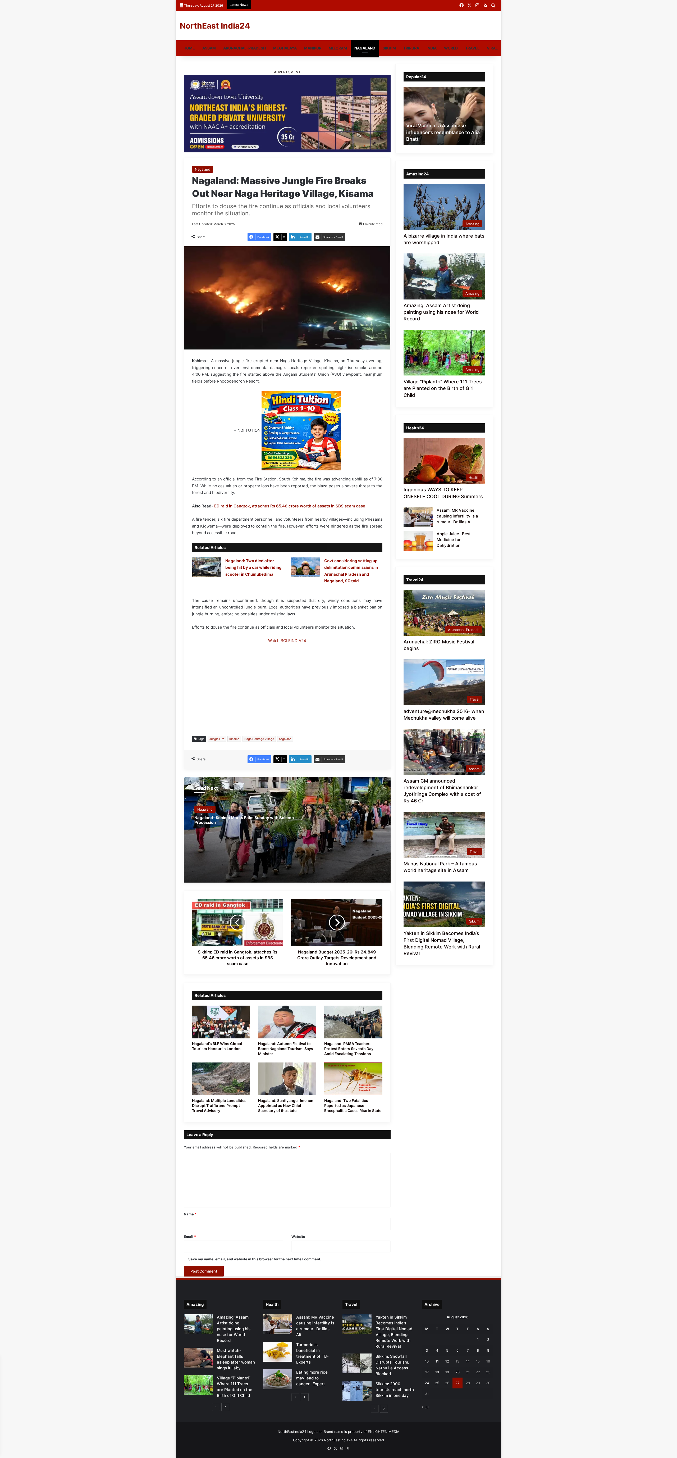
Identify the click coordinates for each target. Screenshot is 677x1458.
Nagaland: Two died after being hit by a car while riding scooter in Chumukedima (253, 567)
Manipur (312, 48)
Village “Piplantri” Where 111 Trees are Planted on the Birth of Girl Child (443, 388)
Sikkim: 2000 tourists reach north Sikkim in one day (395, 1389)
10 (427, 1361)
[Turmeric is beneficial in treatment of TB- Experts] (277, 1352)
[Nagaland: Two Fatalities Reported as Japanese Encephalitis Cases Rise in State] (353, 1078)
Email (190, 1236)
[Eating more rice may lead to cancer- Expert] (277, 1379)
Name (190, 1214)
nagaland (285, 739)
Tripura (411, 48)
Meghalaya (285, 48)
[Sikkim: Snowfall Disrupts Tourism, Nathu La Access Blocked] (357, 1363)
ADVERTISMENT (287, 72)
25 (437, 1383)
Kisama (234, 739)
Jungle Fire (216, 739)
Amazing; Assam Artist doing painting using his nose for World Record (441, 312)
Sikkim (389, 48)
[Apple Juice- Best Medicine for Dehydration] (418, 541)
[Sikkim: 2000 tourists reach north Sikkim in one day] (357, 1391)
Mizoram (338, 48)
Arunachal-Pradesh (244, 48)
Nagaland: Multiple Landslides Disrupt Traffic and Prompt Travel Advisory (219, 1105)
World (451, 48)
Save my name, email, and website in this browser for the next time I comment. (254, 1259)
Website (298, 1236)
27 (457, 1383)
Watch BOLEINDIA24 (287, 640)
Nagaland (364, 48)
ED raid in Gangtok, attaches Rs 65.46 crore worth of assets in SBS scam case (289, 505)
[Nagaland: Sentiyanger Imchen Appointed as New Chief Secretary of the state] (287, 1078)
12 (447, 1361)
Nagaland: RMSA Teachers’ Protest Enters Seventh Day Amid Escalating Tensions (348, 1048)
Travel (472, 48)
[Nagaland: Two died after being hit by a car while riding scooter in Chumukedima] (206, 567)
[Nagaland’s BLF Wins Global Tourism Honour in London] (221, 1022)
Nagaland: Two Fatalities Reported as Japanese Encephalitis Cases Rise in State (352, 1105)
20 (457, 1372)
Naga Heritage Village (259, 739)
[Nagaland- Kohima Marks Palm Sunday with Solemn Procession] (287, 830)
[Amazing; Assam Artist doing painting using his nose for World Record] (198, 1324)
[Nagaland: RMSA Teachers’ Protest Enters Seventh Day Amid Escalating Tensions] (353, 1022)
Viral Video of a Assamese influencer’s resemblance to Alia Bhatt (443, 132)
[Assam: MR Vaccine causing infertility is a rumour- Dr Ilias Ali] (418, 517)
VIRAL (492, 48)
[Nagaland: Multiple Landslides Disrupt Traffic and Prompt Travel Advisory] (221, 1078)
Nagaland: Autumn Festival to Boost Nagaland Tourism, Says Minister (285, 1048)
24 (427, 1383)
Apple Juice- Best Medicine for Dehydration (454, 539)
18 (437, 1372)
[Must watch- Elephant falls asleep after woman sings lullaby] (198, 1358)
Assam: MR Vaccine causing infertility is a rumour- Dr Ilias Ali (457, 516)
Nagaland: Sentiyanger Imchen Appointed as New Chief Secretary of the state (285, 1105)
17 (427, 1372)
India (432, 48)
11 (437, 1361)
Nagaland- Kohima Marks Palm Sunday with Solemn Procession (244, 820)
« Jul (425, 1407)
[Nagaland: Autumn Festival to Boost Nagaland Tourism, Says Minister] (287, 1022)
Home (189, 48)
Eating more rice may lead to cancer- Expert (312, 1378)
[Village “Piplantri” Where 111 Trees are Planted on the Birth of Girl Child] (198, 1385)
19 (447, 1372)
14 (468, 1361)
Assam (209, 48)
